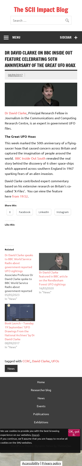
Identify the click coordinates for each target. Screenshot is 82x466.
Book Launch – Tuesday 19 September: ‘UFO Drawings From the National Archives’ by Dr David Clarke (20, 331)
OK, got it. (74, 432)
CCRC (26, 361)
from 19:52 (20, 196)
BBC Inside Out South (30, 158)
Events (41, 406)
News (11, 368)
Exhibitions (41, 422)
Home (41, 382)
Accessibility (30, 463)
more (35, 434)
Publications (41, 414)
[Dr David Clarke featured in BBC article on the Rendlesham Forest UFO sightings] (54, 261)
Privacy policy (51, 463)
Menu (16, 37)
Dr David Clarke (16, 113)
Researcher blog (41, 389)
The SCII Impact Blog (41, 9)
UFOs (55, 361)
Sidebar (65, 37)
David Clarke (41, 361)
